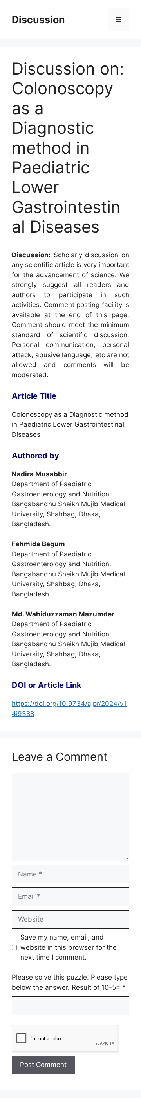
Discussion (38, 19)
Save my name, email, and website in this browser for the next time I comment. (68, 947)
